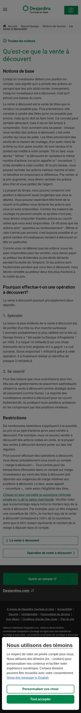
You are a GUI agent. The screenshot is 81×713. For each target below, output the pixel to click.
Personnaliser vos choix (40, 689)
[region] (40, 673)
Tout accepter (40, 699)
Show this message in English (28, 677)
